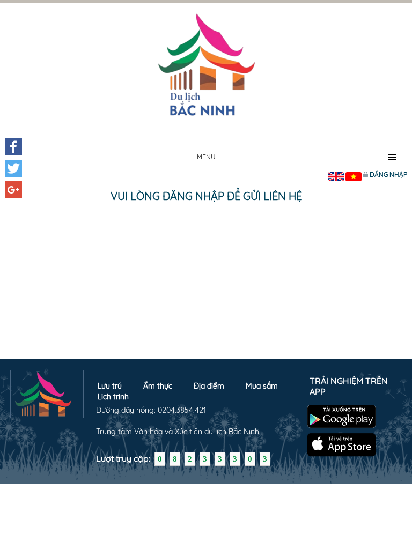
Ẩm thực (157, 386)
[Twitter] (13, 168)
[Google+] (13, 190)
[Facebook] (13, 147)
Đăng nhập (388, 174)
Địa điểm (209, 386)
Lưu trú (110, 386)
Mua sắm (262, 386)
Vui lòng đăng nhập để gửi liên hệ (206, 196)
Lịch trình (113, 397)
